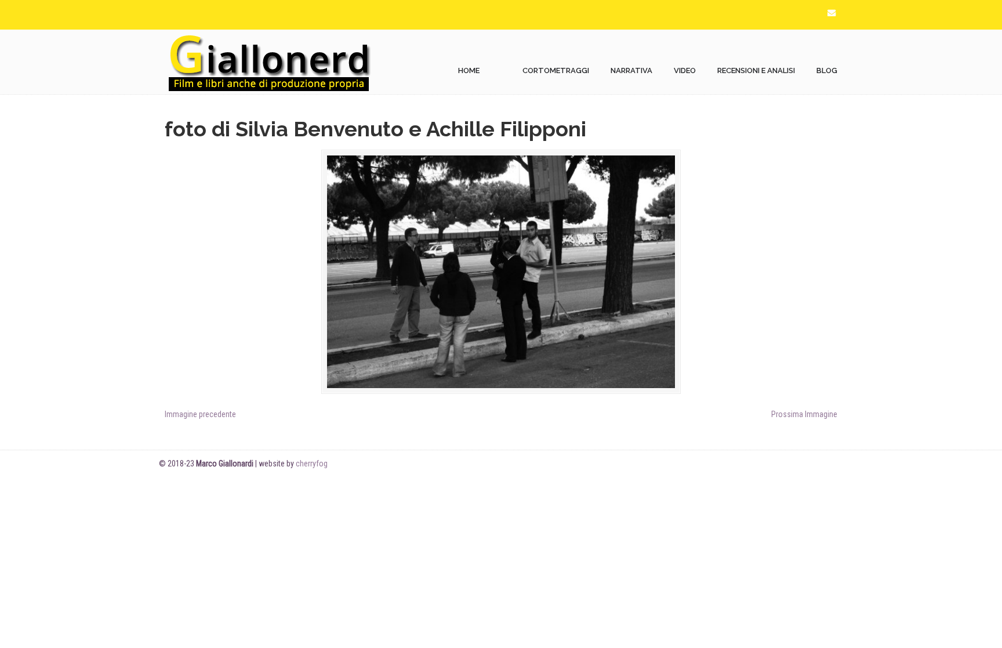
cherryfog (312, 463)
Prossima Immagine (804, 414)
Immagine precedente (200, 414)
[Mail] (831, 13)
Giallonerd (269, 62)
